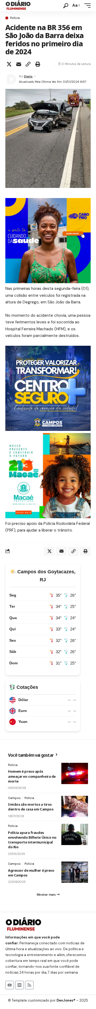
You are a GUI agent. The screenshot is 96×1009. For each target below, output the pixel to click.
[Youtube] (9, 985)
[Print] (37, 64)
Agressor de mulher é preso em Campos (31, 873)
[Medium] (19, 985)
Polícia (15, 18)
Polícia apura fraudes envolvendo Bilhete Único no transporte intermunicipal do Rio (32, 840)
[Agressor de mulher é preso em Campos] (74, 872)
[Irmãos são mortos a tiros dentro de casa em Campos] (74, 806)
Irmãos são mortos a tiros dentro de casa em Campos (30, 807)
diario (28, 76)
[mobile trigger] (86, 5)
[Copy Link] (28, 64)
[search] (66, 5)
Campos (14, 798)
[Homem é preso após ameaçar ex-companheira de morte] (74, 773)
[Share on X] (9, 64)
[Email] (18, 64)
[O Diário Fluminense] (18, 6)
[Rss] (29, 985)
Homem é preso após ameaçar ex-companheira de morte (32, 776)
